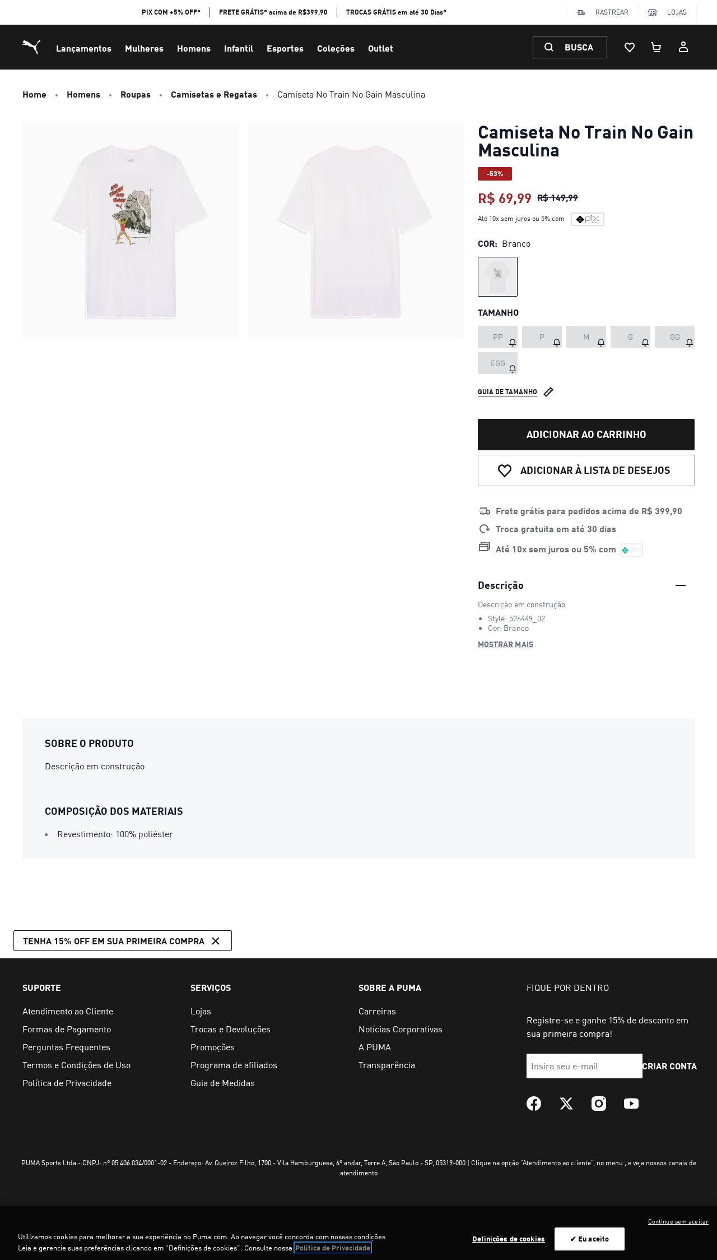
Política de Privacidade (332, 1247)
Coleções (336, 48)
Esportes (285, 48)
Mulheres (144, 48)
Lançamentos (83, 48)
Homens (194, 48)
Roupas (135, 94)
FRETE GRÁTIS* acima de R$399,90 (273, 12)
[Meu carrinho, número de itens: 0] (656, 47)
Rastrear (611, 12)
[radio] (498, 277)
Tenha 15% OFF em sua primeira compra (113, 940)
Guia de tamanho (507, 391)
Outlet (380, 48)
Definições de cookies (508, 1238)
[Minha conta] (683, 47)
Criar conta (670, 1065)
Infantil (238, 48)
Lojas (677, 12)
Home (34, 94)
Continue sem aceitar (678, 1221)
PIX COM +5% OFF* (171, 12)
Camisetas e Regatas (214, 94)
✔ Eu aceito (589, 1238)
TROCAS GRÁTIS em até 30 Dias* (396, 12)
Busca (579, 46)
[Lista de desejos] (629, 47)
